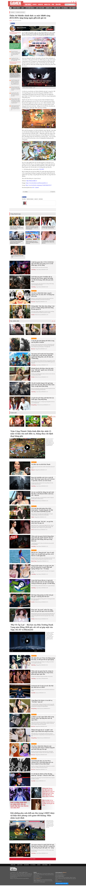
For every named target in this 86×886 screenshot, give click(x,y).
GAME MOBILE (28, 4)
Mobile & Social (20, 12)
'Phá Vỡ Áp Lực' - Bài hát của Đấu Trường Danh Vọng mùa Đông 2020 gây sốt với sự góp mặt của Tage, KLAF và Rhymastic (31, 627)
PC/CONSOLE (65, 8)
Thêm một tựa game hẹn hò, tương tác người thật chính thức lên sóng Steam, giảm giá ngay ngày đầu (42, 672)
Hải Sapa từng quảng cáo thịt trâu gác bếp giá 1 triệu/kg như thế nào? (42, 595)
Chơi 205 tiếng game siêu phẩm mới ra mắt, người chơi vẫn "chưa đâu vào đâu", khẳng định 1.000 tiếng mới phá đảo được (15, 82)
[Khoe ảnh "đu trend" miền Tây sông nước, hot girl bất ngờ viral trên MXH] (19, 615)
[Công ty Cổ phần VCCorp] (13, 868)
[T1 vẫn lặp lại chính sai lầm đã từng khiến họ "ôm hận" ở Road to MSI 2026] (19, 779)
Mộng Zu (33, 469)
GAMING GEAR (49, 8)
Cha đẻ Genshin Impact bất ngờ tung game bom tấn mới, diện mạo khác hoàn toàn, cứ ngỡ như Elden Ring (42, 384)
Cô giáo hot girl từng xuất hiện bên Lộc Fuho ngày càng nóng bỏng (48, 227)
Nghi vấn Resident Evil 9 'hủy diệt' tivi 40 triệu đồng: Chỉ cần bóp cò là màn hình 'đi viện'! (15, 88)
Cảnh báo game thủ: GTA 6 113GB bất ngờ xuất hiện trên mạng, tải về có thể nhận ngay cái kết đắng (42, 263)
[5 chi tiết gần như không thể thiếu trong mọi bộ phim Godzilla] (19, 344)
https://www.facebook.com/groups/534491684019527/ (39, 185)
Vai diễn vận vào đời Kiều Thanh (40, 464)
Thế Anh (32, 314)
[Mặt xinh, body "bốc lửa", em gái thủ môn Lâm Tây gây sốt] (19, 527)
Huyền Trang (33, 561)
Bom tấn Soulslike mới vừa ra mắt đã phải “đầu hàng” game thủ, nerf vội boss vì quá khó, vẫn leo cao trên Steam (43, 479)
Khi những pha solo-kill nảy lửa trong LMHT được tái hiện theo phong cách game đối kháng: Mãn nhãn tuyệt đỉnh (32, 815)
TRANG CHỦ (13, 864)
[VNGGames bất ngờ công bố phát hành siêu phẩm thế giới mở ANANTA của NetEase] (16, 235)
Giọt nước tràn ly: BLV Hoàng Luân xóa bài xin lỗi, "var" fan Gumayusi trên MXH (15, 94)
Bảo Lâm (33, 301)
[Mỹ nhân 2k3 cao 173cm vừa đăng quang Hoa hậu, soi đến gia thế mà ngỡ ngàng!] (19, 662)
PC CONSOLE (33, 864)
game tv (36, 199)
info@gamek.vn (38, 878)
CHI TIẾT (50, 29)
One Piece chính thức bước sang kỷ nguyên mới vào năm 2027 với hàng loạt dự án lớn (42, 294)
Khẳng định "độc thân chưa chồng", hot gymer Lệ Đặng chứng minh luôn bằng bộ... (16, 227)
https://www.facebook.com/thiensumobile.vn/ (37, 183)
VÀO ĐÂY (41, 169)
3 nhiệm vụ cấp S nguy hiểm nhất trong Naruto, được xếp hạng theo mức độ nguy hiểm (42, 718)
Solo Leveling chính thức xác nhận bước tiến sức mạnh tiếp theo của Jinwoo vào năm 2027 (19, 805)
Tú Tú (32, 529)
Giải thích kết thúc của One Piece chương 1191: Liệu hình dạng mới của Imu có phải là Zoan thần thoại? (42, 762)
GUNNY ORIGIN (16, 8)
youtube (73, 1)
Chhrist (32, 517)
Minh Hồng (33, 664)
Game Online (38, 269)
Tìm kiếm (75, 4)
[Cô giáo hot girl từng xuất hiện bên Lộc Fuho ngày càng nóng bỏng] (48, 221)
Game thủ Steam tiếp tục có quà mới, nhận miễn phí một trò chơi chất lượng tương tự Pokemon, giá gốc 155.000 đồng (43, 581)
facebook (71, 1)
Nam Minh (33, 692)
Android (37, 187)
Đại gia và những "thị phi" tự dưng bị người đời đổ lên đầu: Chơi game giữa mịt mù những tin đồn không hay (15, 46)
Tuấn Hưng (33, 269)
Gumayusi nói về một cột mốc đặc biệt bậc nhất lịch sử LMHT (42, 686)
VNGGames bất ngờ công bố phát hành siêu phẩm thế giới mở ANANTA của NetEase (16, 242)
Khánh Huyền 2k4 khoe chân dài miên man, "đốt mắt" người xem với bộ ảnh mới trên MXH (42, 370)
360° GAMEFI (72, 8)
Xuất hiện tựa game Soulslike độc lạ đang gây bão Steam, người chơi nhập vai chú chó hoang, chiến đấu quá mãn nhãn (42, 279)
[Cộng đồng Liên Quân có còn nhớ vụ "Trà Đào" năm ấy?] (19, 706)
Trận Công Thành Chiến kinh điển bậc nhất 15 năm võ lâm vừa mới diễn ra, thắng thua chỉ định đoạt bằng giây (31, 433)
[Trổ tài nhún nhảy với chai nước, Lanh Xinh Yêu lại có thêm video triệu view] (48, 239)
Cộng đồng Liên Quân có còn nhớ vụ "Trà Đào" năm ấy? (41, 701)
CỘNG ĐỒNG (58, 4)
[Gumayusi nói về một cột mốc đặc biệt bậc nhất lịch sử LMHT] (19, 691)
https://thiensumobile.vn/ (31, 180)
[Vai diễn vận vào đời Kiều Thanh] (19, 468)
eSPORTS (35, 4)
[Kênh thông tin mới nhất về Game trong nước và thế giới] (15, 3)
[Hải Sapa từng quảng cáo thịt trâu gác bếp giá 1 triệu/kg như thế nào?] (19, 600)
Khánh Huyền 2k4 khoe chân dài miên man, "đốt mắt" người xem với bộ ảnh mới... (32, 227)
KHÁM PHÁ (40, 4)
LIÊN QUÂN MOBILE (30, 8)
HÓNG (53, 4)
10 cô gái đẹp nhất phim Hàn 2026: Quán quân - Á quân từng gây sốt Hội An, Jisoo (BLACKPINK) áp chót (42, 510)
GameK (12, 12)
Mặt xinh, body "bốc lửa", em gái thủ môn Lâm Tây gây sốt (42, 522)
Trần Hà (33, 601)
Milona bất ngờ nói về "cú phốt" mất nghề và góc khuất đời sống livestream (42, 730)
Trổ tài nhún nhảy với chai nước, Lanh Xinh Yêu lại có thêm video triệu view (48, 242)
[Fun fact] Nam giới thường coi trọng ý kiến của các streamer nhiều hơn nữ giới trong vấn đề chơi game (15, 53)
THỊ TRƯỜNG (26, 864)
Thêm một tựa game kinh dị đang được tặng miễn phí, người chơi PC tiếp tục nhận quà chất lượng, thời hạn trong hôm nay (42, 538)
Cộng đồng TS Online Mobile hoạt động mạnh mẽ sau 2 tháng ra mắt (15, 59)
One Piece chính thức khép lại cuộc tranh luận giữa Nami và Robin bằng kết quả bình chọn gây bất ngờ (43, 747)
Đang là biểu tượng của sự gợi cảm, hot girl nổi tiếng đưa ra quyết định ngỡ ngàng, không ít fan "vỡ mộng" (42, 567)
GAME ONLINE (57, 8)
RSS (50, 864)
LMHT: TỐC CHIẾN (40, 8)
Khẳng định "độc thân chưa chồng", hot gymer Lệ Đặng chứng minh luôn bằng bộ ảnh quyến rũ (15, 75)
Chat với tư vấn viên (62, 883)
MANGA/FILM (47, 4)
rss (76, 1)
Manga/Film (38, 301)
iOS (33, 187)
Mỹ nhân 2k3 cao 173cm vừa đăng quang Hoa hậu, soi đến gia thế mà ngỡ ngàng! (43, 658)
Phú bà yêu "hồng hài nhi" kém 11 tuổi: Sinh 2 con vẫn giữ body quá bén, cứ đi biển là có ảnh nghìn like (42, 554)
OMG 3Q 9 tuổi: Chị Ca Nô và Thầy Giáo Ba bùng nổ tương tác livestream (32, 242)
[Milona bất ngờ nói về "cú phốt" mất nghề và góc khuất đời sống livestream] (19, 735)
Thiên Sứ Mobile (21, 27)
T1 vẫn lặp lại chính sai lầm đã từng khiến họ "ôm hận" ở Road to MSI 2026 (42, 774)
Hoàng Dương (34, 404)
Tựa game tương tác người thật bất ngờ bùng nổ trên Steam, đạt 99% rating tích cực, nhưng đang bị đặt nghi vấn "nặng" (43, 846)
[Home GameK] (10, 7)
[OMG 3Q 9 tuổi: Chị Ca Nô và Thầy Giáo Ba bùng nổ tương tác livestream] (32, 235)
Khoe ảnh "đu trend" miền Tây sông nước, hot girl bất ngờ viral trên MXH (42, 610)
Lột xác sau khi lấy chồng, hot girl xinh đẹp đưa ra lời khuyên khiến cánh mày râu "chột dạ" (42, 493)
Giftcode (41, 199)
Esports (37, 692)
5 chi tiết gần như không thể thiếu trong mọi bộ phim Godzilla (42, 341)
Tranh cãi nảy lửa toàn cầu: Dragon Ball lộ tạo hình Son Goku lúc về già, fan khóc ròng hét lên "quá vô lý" (15, 107)
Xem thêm (32, 858)
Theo (39, 191)
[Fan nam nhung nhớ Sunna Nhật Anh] (18, 250)
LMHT (22, 8)
